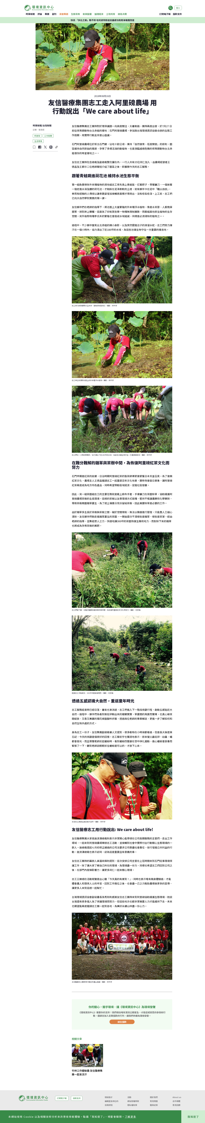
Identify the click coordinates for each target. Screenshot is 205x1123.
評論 (40, 14)
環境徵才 (109, 1097)
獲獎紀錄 (154, 1105)
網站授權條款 (133, 1101)
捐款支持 (177, 14)
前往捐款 (122, 1021)
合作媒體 (176, 1101)
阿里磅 (37, 135)
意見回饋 (176, 1105)
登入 (178, 7)
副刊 (54, 14)
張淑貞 (41, 129)
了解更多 (130, 1116)
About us (177, 1097)
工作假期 (48, 135)
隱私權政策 (132, 1105)
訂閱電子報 (165, 14)
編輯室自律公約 (111, 1101)
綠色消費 (122, 14)
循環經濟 (98, 14)
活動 (129, 1097)
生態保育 (75, 14)
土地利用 (110, 14)
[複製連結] (56, 147)
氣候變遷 (87, 14)
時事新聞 (30, 14)
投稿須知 (109, 1105)
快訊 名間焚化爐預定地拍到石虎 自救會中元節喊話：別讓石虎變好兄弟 (102, 20)
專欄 (47, 14)
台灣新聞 (47, 125)
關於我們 (154, 1097)
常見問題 (154, 1101)
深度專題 (63, 14)
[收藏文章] (34, 147)
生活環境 (38, 141)
